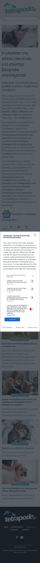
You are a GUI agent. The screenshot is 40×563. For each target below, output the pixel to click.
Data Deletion (7, 327)
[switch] (31, 281)
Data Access (20, 327)
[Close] (36, 236)
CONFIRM (12, 319)
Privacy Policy (32, 327)
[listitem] (20, 276)
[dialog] (20, 281)
